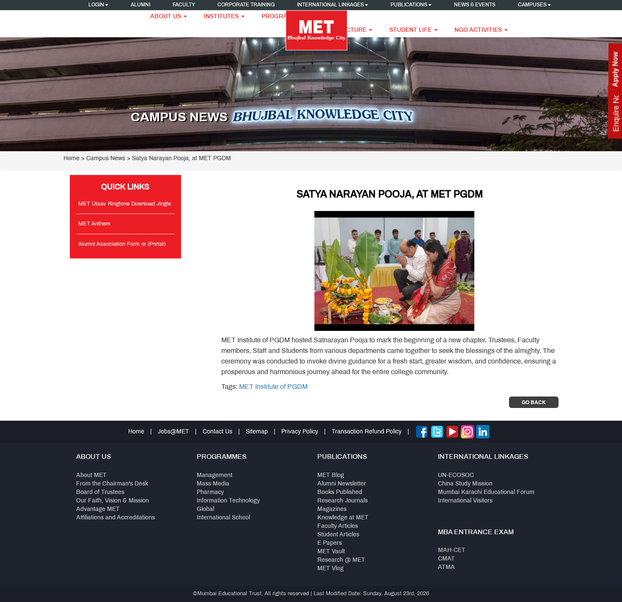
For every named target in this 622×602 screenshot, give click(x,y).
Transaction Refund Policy (367, 432)
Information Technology (228, 501)
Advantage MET (98, 509)
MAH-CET (451, 550)
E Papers (329, 543)
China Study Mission (465, 484)
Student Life (411, 30)
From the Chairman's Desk (112, 484)
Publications (409, 5)
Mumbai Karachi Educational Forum (486, 492)
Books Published (339, 492)
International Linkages (330, 5)
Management (214, 475)
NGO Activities (479, 30)
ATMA (446, 567)
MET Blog (330, 475)
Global (205, 509)
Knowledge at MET (343, 518)
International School (223, 518)
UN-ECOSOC (456, 475)
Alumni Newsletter (341, 484)
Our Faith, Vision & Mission (112, 501)
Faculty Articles (337, 526)
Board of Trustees (100, 492)
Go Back (534, 402)
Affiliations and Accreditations (115, 518)
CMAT (446, 559)
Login (96, 5)
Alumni (140, 5)
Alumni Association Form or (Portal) (121, 244)
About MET (91, 475)
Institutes (222, 16)
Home (71, 158)
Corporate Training (246, 5)
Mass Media (213, 484)
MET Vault (331, 552)
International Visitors (465, 501)
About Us (166, 16)
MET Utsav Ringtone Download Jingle (124, 204)
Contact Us (217, 432)
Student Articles (338, 535)
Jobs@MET (173, 432)
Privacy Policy (299, 432)
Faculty (184, 5)
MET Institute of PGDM (273, 387)
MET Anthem (94, 224)
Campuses (532, 5)
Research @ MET (341, 560)
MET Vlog (330, 568)
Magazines (332, 509)
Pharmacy (210, 492)
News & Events (474, 5)
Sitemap (257, 432)
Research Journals (342, 501)
